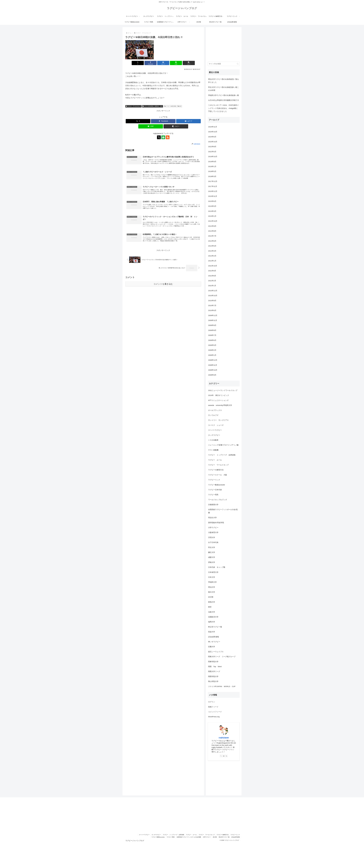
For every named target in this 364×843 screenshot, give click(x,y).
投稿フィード (213, 707)
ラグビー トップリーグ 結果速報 (173, 834)
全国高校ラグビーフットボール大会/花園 (189, 837)
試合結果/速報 (235, 837)
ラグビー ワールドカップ (134, 106)
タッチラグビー (156, 834)
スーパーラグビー (144, 834)
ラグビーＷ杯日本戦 (171, 106)
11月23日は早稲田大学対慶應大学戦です (223, 100)
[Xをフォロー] (159, 137)
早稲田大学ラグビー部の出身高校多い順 (223, 95)
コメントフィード (215, 712)
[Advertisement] (163, 303)
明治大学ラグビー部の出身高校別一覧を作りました (223, 80)
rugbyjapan (224, 737)
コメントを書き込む (163, 284)
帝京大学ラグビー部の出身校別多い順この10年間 (223, 88)
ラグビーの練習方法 (223, 834)
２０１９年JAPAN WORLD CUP (153, 106)
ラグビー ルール (191, 834)
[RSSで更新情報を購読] (167, 137)
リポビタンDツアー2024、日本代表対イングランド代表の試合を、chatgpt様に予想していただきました (223, 108)
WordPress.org (214, 717)
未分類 (215, 837)
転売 (180, 106)
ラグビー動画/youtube (158, 837)
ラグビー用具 (171, 837)
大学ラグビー (207, 837)
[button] (189, 63)
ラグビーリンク (235, 834)
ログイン (211, 702)
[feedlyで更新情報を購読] (163, 137)
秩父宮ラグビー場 (224, 837)
